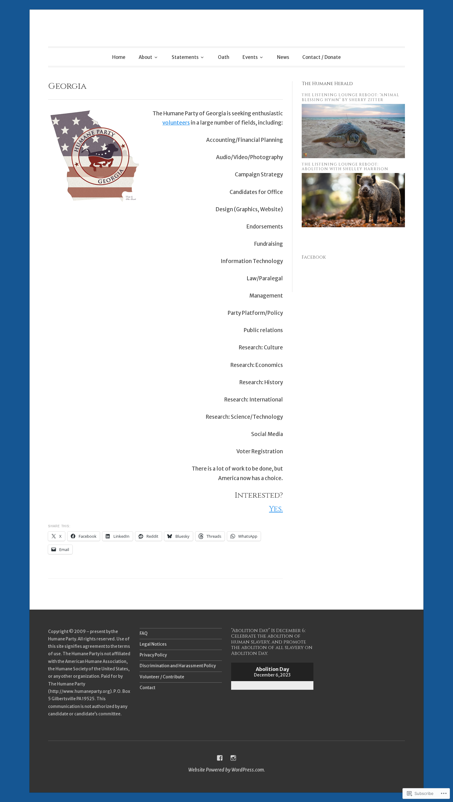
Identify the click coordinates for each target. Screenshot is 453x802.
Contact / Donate (321, 57)
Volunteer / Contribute (162, 677)
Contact (147, 687)
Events (250, 57)
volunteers (176, 122)
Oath (223, 57)
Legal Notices (153, 644)
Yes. (276, 509)
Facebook (314, 257)
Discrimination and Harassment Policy (178, 665)
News (283, 57)
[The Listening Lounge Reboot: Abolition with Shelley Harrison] (353, 225)
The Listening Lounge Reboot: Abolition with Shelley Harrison (345, 167)
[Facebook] (219, 758)
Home (118, 57)
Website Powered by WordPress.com (226, 770)
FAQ (144, 633)
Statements (185, 57)
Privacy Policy (153, 655)
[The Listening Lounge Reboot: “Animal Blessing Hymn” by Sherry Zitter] (353, 156)
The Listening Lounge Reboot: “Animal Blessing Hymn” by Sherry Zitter (350, 97)
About (145, 57)
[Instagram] (233, 758)
